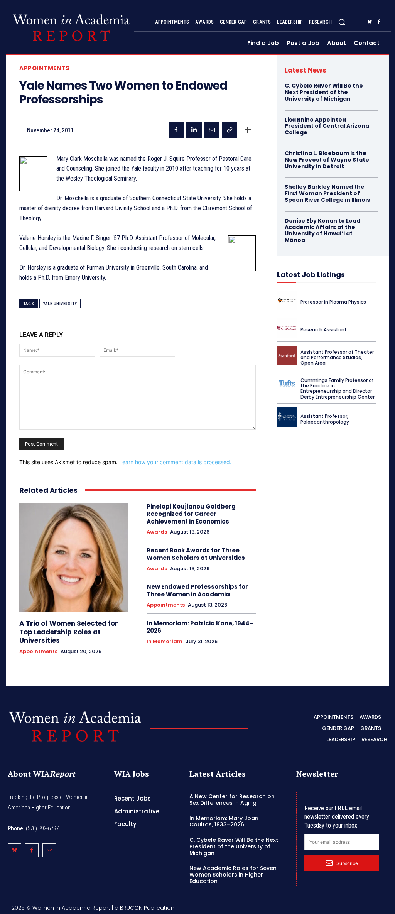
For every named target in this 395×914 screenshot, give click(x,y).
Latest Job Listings (311, 274)
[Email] (211, 130)
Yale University (60, 303)
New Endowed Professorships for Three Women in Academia (197, 590)
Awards (157, 532)
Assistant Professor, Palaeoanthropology (324, 419)
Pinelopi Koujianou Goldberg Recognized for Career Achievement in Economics (191, 513)
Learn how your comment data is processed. (175, 462)
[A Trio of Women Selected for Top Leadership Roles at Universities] (73, 557)
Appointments (44, 68)
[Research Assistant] (287, 328)
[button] (342, 22)
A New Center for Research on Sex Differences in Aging (232, 799)
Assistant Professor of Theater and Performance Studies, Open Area (337, 358)
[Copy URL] (229, 130)
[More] (248, 130)
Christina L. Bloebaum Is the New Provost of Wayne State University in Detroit (327, 159)
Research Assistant (323, 329)
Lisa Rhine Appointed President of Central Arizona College (327, 126)
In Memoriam (164, 642)
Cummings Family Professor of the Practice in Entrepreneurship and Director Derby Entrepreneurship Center (337, 388)
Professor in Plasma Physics (333, 302)
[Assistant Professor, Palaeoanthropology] (287, 417)
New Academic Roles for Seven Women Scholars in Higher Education (233, 874)
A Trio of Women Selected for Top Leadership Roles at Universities (68, 632)
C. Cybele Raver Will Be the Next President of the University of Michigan (324, 92)
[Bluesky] (369, 22)
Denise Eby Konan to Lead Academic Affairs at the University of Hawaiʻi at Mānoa (322, 230)
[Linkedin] (194, 130)
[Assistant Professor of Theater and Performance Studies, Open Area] (287, 355)
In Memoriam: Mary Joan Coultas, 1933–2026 (223, 821)
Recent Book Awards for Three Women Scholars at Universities (196, 554)
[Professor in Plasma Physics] (287, 300)
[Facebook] (378, 22)
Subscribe (347, 863)
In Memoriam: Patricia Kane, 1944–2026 (200, 627)
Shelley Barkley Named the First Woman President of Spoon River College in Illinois (327, 193)
